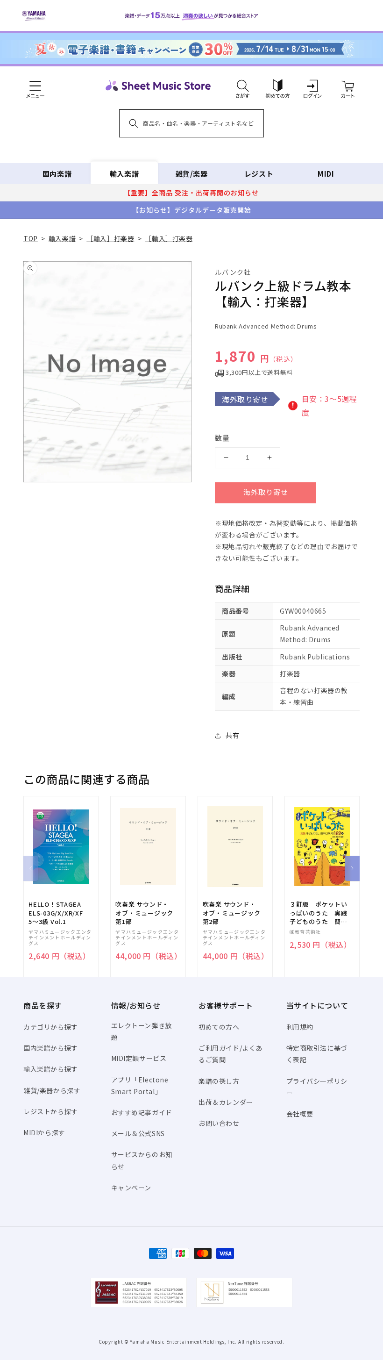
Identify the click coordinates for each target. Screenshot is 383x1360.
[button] (242, 86)
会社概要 (299, 1113)
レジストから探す (50, 1111)
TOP (30, 238)
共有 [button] (232, 735)
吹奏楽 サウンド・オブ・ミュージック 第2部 (232, 912)
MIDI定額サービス (139, 1058)
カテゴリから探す (50, 1026)
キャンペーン (131, 1187)
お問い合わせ (219, 1123)
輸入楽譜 (124, 174)
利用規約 (299, 1026)
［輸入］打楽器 (110, 238)
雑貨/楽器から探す (51, 1090)
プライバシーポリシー (317, 1086)
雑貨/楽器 (192, 174)
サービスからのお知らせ (141, 1160)
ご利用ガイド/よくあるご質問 (230, 1053)
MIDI (326, 174)
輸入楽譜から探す (50, 1069)
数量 (222, 438)
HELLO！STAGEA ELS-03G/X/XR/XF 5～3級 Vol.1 (55, 912)
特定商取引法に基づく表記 (317, 1053)
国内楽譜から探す (50, 1047)
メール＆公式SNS (138, 1133)
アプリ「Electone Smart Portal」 (140, 1085)
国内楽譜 (57, 174)
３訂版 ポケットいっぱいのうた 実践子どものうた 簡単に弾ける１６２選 (319, 913)
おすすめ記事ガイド (141, 1112)
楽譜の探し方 (219, 1081)
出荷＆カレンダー (226, 1102)
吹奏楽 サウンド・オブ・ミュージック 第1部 (144, 912)
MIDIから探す (44, 1132)
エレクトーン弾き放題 (141, 1031)
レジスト (258, 174)
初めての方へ (219, 1026)
